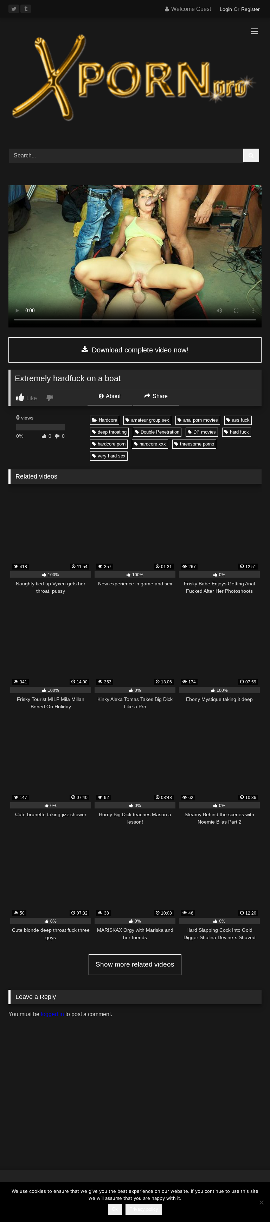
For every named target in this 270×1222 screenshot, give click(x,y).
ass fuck (241, 420)
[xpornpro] (135, 80)
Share (159, 396)
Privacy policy (143, 1209)
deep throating (112, 432)
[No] (261, 1202)
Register (250, 9)
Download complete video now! (139, 350)
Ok (115, 1209)
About (113, 396)
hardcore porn (112, 444)
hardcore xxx (153, 444)
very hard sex (112, 456)
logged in (52, 1014)
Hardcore (108, 420)
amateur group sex (150, 420)
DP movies (204, 432)
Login (226, 9)
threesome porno (197, 444)
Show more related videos (135, 964)
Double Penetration (160, 432)
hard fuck (239, 432)
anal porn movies (200, 420)
